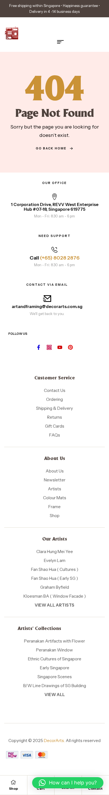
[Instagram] (49, 347)
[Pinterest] (70, 347)
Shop (13, 788)
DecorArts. (54, 740)
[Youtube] (59, 347)
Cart (41, 788)
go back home (51, 148)
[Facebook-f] (38, 347)
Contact (95, 788)
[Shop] (13, 782)
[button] (67, 782)
